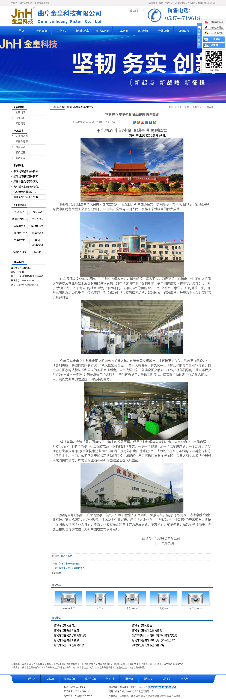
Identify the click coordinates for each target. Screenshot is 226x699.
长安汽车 (93, 664)
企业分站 (187, 3)
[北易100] (164, 598)
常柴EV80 (37, 233)
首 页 (186, 107)
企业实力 (62, 30)
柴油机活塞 (82, 30)
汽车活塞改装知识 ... (24, 191)
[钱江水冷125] (195, 598)
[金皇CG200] (132, 598)
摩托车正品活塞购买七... (26, 181)
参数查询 (163, 30)
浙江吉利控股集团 (61, 664)
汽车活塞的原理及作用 (69, 563)
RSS (205, 3)
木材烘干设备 (165, 664)
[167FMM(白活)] (68, 598)
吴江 (173, 696)
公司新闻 (20, 112)
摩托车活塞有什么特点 (66, 640)
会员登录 (153, 3)
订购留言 (184, 30)
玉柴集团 (102, 664)
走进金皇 (41, 30)
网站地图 (197, 3)
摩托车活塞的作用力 (65, 625)
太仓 (152, 696)
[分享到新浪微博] (142, 122)
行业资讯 (20, 118)
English (178, 3)
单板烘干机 (178, 664)
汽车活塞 (123, 30)
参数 (133, 687)
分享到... (215, 45)
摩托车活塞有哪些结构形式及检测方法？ (154, 640)
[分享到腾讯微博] (146, 122)
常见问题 (20, 123)
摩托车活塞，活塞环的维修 (72, 568)
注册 (161, 3)
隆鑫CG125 (19, 252)
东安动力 (35, 664)
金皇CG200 (132, 608)
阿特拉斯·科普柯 (151, 664)
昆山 (169, 696)
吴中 (147, 696)
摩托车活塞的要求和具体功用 (70, 635)
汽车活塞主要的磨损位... (26, 186)
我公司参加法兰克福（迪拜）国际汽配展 (154, 635)
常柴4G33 (19, 226)
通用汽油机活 (19, 219)
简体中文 (169, 3)
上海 (138, 696)
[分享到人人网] (150, 122)
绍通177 (19, 212)
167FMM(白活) (68, 608)
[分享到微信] (154, 122)
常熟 (157, 696)
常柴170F (19, 240)
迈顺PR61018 (19, 233)
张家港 (163, 696)
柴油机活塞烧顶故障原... (26, 171)
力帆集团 (84, 664)
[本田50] (100, 598)
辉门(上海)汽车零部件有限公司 (121, 664)
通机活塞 (143, 30)
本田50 (100, 608)
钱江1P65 (37, 219)
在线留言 (215, 39)
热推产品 (113, 696)
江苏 (133, 696)
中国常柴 (26, 664)
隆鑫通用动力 (46, 664)
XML (211, 3)
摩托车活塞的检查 (142, 625)
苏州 (178, 696)
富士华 (139, 664)
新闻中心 (197, 107)
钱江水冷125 (195, 608)
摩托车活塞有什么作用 (66, 630)
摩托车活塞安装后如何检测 (147, 630)
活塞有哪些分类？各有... (26, 196)
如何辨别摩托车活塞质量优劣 (148, 645)
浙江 (143, 696)
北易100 (164, 608)
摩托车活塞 (102, 30)
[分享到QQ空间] (138, 122)
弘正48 (37, 252)
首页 (21, 30)
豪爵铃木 (75, 664)
